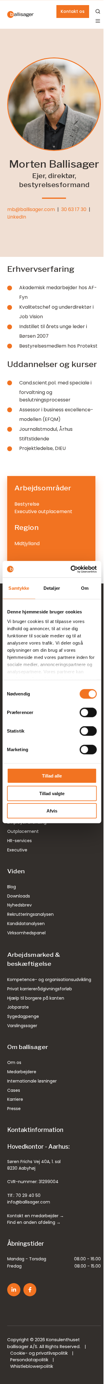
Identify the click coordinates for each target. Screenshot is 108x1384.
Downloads (18, 896)
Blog (11, 887)
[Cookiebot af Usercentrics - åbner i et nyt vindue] (72, 569)
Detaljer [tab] (52, 588)
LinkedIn (16, 216)
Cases (13, 1090)
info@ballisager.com (28, 1202)
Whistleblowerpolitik (31, 1366)
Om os (14, 1062)
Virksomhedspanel (26, 933)
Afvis (51, 810)
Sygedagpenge (23, 1016)
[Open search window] (98, 11)
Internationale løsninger (32, 1081)
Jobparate (18, 1007)
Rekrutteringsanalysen (30, 914)
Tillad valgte (51, 793)
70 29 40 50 (28, 1195)
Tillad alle (52, 775)
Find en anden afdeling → (34, 1222)
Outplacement (23, 831)
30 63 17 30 (73, 209)
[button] (98, 21)
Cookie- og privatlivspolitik (39, 1353)
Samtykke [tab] (18, 588)
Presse (14, 1109)
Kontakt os (73, 11)
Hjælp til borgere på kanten (35, 998)
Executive (17, 850)
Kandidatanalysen (26, 924)
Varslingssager (22, 1026)
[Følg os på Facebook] (30, 1289)
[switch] (88, 712)
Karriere (15, 1099)
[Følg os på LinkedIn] (13, 1289)
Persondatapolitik (29, 1360)
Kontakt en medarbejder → (35, 1216)
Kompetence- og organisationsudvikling (49, 980)
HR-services (19, 841)
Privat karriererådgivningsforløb (39, 989)
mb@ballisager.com (31, 209)
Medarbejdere (21, 1072)
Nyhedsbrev (19, 905)
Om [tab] (84, 588)
